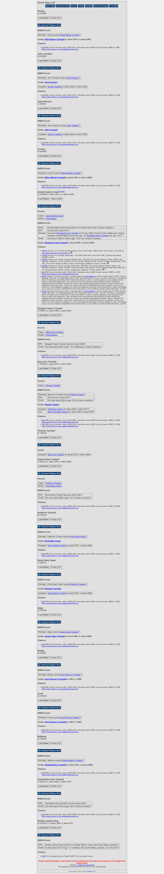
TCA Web (113, 6)
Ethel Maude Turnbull (70, 35)
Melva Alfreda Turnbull (70, 173)
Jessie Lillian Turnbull (69, 632)
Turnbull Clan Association (85, 865)
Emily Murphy (52, 335)
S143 (44, 276)
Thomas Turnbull (53, 386)
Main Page (50, 6)
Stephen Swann (77, 395)
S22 (43, 856)
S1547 (44, 251)
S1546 (44, 259)
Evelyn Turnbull (54, 87)
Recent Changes (101, 6)
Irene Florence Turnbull (70, 675)
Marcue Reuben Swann (58, 412)
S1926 (44, 266)
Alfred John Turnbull (54, 332)
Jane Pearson (73, 78)
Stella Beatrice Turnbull (72, 760)
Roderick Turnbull (53, 483)
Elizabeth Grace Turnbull (68, 233)
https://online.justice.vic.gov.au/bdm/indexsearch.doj (60, 49)
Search (74, 6)
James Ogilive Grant (54, 216)
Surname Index (62, 6)
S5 (43, 47)
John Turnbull (73, 125)
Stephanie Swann (55, 409)
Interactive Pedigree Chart (50, 25)
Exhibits (88, 6)
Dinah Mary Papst (53, 486)
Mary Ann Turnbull (55, 455)
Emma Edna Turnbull (57, 545)
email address (90, 276)
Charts (81, 6)
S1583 (44, 255)
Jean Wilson (51, 219)
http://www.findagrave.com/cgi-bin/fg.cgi (56, 253)
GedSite (89, 871)
